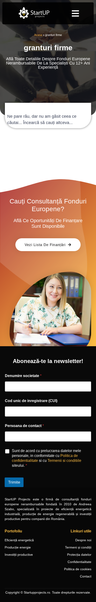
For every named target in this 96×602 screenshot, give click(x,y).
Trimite (14, 482)
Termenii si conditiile (64, 461)
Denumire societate (23, 376)
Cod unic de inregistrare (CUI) (31, 401)
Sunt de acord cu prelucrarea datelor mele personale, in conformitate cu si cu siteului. (46, 458)
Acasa (38, 35)
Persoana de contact (24, 426)
